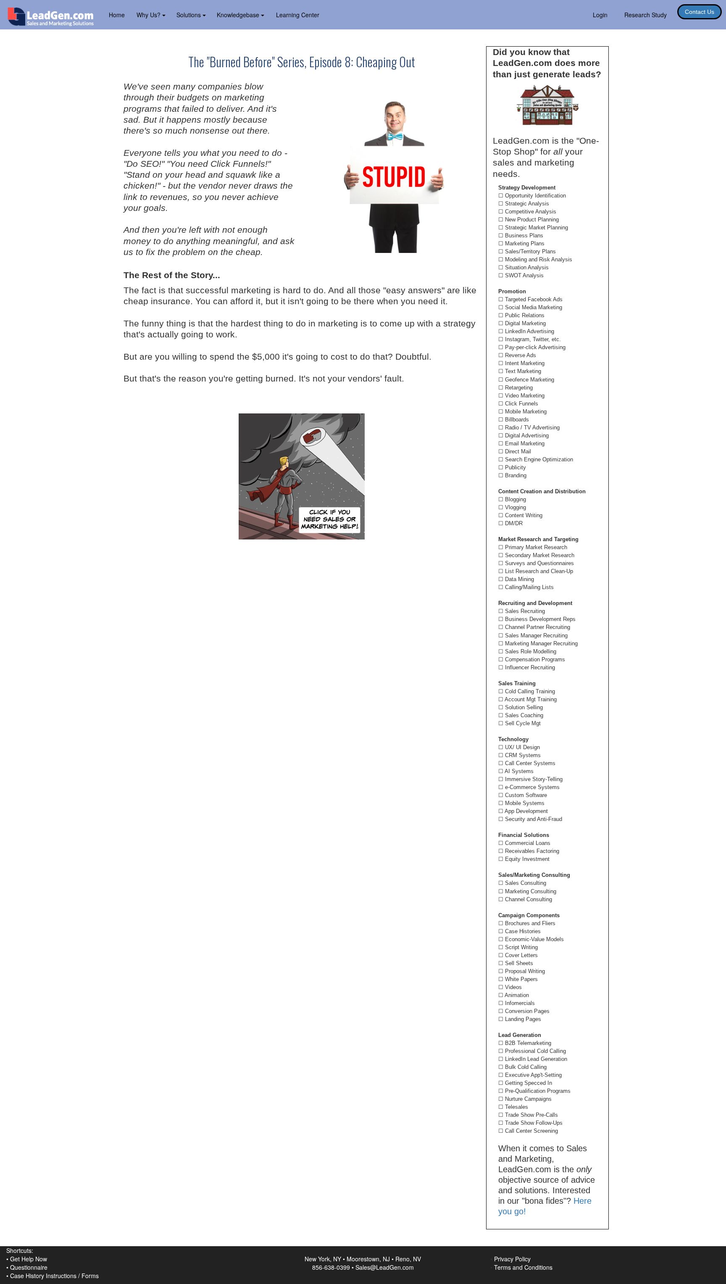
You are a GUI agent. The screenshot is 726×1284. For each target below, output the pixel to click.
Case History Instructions (43, 1275)
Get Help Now (28, 1259)
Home (117, 15)
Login (600, 15)
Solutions (189, 15)
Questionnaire (28, 1267)
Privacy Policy (512, 1259)
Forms (90, 1275)
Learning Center (297, 15)
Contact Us (699, 11)
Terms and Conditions (523, 1267)
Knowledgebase (239, 15)
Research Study (645, 15)
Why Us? (149, 15)
